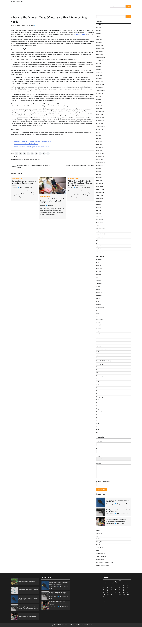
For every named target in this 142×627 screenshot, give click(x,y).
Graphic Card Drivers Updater (103, 349)
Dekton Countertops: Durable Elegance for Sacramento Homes (31, 146)
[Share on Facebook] (16, 153)
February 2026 (100, 42)
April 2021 (98, 213)
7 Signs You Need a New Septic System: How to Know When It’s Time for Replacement (80, 183)
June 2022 (98, 171)
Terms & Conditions (101, 556)
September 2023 (100, 126)
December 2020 (100, 225)
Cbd (97, 277)
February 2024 (100, 111)
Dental (98, 298)
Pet (97, 391)
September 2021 (100, 198)
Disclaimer (98, 539)
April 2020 (99, 249)
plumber (32, 159)
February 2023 (100, 147)
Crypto (98, 286)
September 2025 (100, 57)
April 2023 (99, 141)
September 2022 (100, 162)
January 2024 (99, 114)
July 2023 (98, 132)
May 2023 (98, 138)
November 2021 (100, 192)
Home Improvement (22, 157)
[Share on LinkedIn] (24, 153)
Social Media (99, 412)
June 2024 (98, 99)
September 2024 (100, 90)
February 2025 (100, 78)
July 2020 (98, 240)
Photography (99, 397)
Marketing (98, 382)
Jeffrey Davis (30, 25)
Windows (98, 433)
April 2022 (98, 177)
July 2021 (98, 204)
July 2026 (98, 27)
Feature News (99, 319)
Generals (98, 346)
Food (97, 331)
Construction (99, 283)
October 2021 (99, 195)
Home (97, 355)
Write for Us (99, 545)
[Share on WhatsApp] (28, 153)
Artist (97, 262)
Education (98, 304)
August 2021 (99, 201)
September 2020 (100, 234)
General (98, 343)
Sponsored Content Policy (102, 565)
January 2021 (99, 222)
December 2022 (100, 153)
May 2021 (98, 210)
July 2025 (98, 63)
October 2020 (100, 231)
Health (98, 352)
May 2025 (98, 69)
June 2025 (98, 66)
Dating (98, 289)
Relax (97, 403)
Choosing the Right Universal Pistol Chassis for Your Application (118, 510)
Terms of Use (99, 547)
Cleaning (98, 280)
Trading (98, 424)
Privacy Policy (99, 542)
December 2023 (100, 117)
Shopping (98, 409)
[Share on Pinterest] (32, 153)
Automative (99, 265)
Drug (97, 301)
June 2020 (99, 243)
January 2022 (99, 186)
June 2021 (98, 207)
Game (97, 337)
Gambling (98, 334)
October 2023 (99, 123)
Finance (98, 322)
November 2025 (100, 51)
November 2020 (100, 228)
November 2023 (100, 120)
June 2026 (98, 30)
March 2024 (99, 108)
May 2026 (98, 33)
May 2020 (99, 246)
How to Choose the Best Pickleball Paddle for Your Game (117, 500)
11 (107, 590)
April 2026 (99, 36)
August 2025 (99, 60)
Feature (98, 316)
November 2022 (100, 156)
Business (98, 274)
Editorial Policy (100, 559)
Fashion (98, 313)
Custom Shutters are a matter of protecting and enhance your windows (24, 183)
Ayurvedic (98, 271)
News (97, 388)
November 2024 (100, 87)
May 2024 (98, 102)
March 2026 (99, 39)
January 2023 (99, 150)
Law (97, 367)
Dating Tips (99, 292)
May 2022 (98, 174)
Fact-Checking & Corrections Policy (104, 562)
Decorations (99, 295)
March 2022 (99, 180)
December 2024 (100, 84)
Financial (98, 325)
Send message (101, 489)
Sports (98, 415)
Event (97, 310)
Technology (99, 420)
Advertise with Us (100, 553)
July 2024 (98, 96)
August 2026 (99, 24)
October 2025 (99, 54)
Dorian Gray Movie (65, 625)
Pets (97, 394)
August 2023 (99, 129)
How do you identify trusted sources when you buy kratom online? (26, 581)
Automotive (99, 268)
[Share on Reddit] (36, 153)
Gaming (98, 340)
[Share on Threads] (44, 153)
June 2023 (98, 135)
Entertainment (100, 307)
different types (19, 159)
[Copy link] (48, 153)
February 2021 (99, 219)
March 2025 (99, 75)
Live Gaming (99, 376)
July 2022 (98, 168)
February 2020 (100, 252)
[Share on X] (20, 153)
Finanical (98, 328)
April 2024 (99, 105)
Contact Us (99, 533)
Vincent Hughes (110, 504)
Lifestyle (98, 373)
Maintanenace (99, 379)
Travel (97, 426)
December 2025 (100, 48)
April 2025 (99, 72)
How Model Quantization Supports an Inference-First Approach (28, 590)
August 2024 (99, 93)
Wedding (98, 429)
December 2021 (100, 189)
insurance (26, 159)
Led (97, 370)
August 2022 (99, 165)
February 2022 (99, 183)
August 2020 (99, 237)
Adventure (99, 259)
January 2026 (99, 45)
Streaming (98, 418)
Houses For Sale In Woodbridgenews (105, 361)
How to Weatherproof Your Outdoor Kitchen (26, 144)
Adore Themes (87, 625)
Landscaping (99, 364)
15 (123, 590)
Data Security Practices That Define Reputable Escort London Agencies (116, 520)
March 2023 (99, 144)
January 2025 (99, 81)
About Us (98, 536)
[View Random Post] (129, 10)
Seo (97, 406)
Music (97, 385)
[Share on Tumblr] (40, 153)
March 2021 (99, 216)
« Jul (104, 601)
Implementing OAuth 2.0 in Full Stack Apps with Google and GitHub (32, 141)
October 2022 (99, 159)
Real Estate (99, 400)
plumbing (37, 159)
